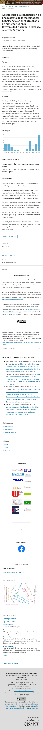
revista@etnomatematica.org (24, 691)
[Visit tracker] (21, 530)
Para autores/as (7, 429)
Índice (5, 655)
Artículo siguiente (9, 637)
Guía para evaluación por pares (13, 572)
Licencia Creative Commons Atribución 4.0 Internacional (21, 707)
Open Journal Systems (10, 664)
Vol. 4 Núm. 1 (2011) (21, 7)
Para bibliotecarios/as (9, 433)
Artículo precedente (9, 630)
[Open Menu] (2, 2)
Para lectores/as (8, 426)
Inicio (3, 7)
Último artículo (8, 646)
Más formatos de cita (9, 348)
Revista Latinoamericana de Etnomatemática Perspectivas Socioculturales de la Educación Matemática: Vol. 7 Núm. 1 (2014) (23, 369)
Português (6, 451)
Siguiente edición (9, 622)
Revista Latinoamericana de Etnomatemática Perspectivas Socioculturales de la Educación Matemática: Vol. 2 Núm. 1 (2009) (21, 412)
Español (5, 448)
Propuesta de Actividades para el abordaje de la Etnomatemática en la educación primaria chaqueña (23, 391)
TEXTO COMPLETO (10, 236)
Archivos (10, 7)
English (5, 445)
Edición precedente (9, 619)
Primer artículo (8, 625)
